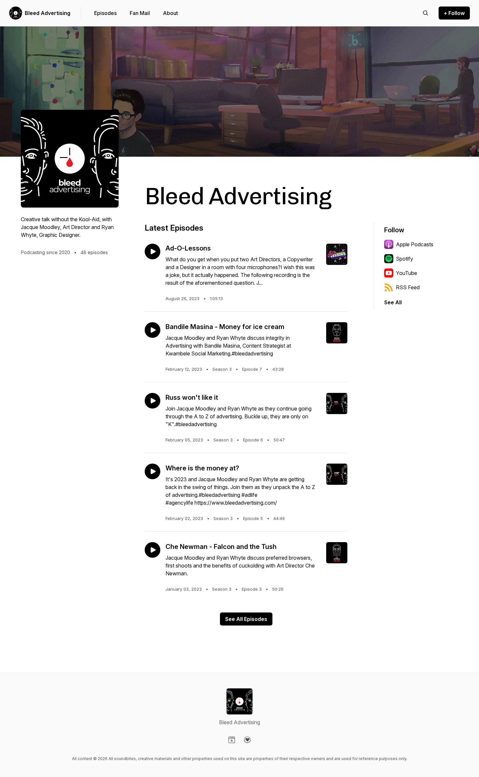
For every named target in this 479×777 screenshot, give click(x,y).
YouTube (406, 273)
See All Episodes (246, 619)
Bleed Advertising (47, 13)
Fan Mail (140, 13)
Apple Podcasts (414, 244)
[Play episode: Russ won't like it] (152, 401)
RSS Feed (408, 287)
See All (393, 302)
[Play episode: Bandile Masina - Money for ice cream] (152, 330)
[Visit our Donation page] (247, 740)
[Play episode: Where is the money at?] (152, 471)
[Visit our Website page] (231, 740)
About (170, 13)
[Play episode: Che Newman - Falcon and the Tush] (152, 550)
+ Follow (454, 13)
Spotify (404, 258)
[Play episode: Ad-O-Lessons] (152, 251)
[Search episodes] (425, 13)
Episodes (105, 13)
